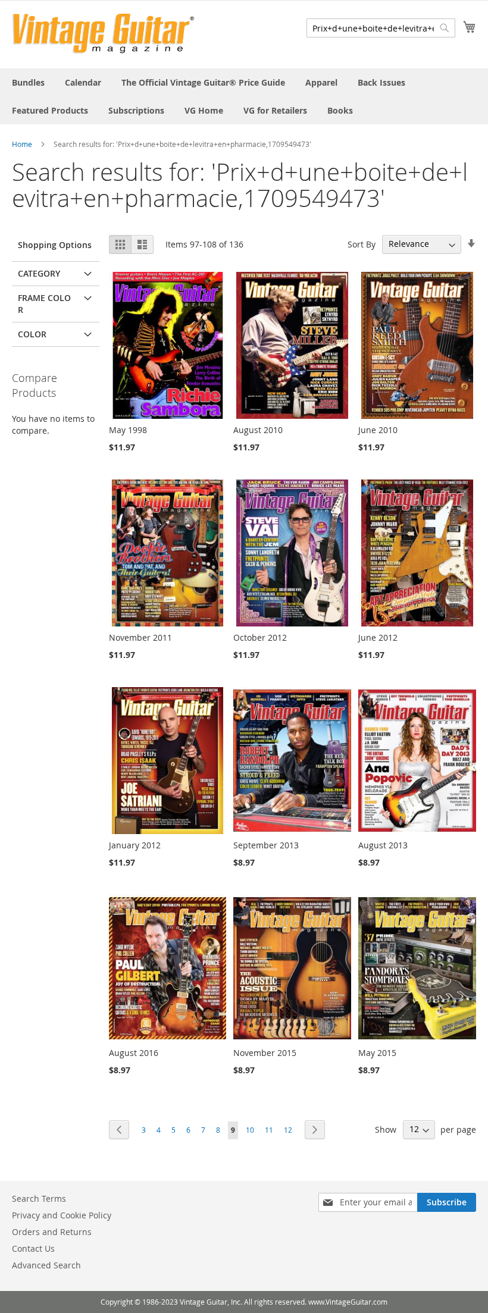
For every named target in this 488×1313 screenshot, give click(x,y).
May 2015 (377, 1052)
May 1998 (128, 429)
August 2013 (383, 845)
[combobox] (380, 27)
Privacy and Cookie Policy (61, 1215)
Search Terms (39, 1198)
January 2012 (135, 845)
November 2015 (264, 1052)
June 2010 (378, 429)
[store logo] (103, 34)
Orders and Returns (52, 1231)
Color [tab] (32, 334)
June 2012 (378, 637)
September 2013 (266, 845)
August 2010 (258, 429)
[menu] (244, 96)
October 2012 (260, 637)
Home (22, 144)
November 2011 (140, 637)
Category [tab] (39, 273)
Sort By (362, 243)
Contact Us (33, 1248)
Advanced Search (46, 1265)
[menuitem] (28, 82)
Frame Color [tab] (44, 303)
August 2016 (133, 1052)
